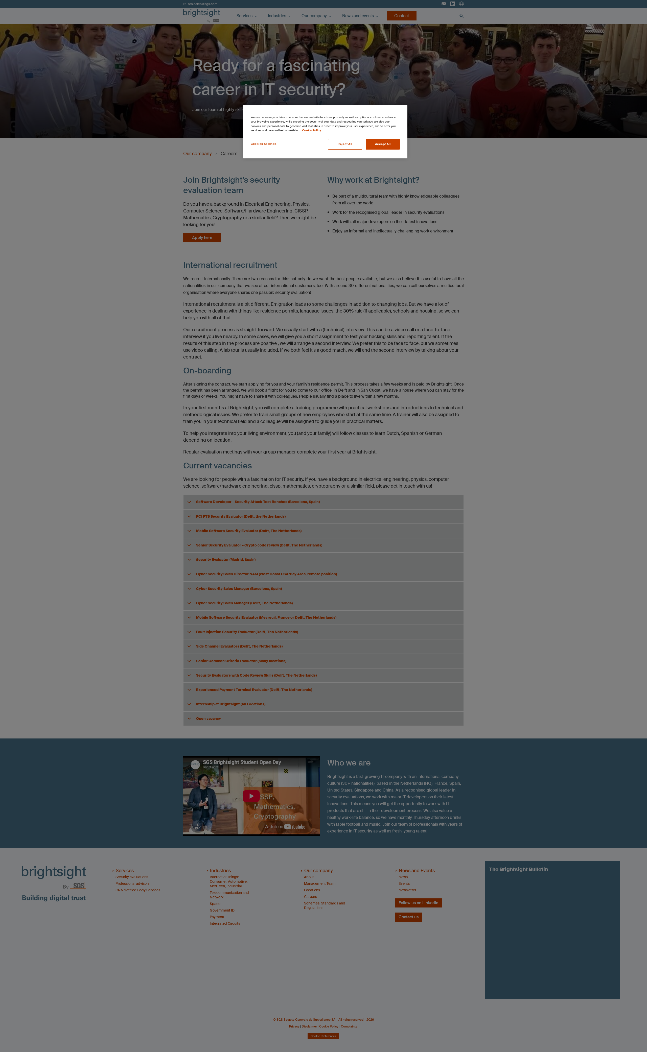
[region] (325, 131)
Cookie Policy (311, 130)
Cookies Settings (263, 144)
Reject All (345, 144)
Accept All (383, 144)
